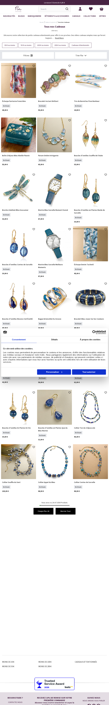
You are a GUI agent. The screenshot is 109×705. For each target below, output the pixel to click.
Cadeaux (76, 16)
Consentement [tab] (19, 339)
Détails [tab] (54, 339)
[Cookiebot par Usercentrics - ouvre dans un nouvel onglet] (94, 332)
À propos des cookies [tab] (90, 339)
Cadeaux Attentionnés (86, 662)
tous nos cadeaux (64, 22)
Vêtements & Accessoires (57, 16)
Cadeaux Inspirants (50, 22)
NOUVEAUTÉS (9, 16)
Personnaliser (52, 372)
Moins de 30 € (8, 662)
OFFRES (102, 16)
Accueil (41, 22)
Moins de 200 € (44, 666)
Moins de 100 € (44, 662)
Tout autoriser (88, 372)
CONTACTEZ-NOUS (15, 702)
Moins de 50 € (8, 666)
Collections (89, 16)
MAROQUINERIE (34, 16)
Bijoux (21, 16)
